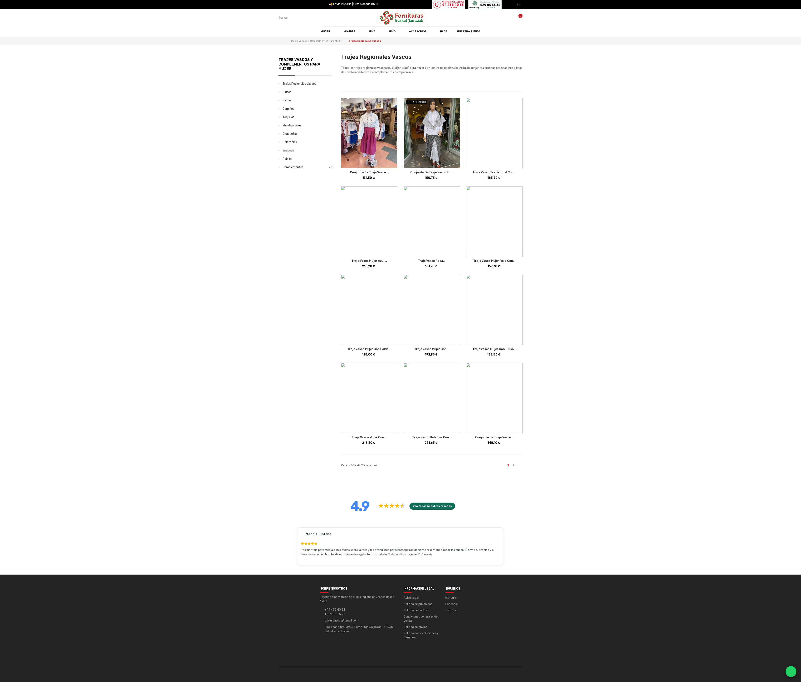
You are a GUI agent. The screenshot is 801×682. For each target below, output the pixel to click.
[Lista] (350, 85)
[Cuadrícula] (343, 85)
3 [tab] (409, 562)
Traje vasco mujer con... (431, 349)
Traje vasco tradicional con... (494, 172)
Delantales (290, 142)
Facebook (451, 604)
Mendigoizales (292, 125)
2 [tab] (403, 562)
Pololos (287, 159)
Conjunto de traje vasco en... (431, 172)
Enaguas (288, 150)
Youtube (451, 610)
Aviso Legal (411, 598)
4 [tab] (415, 562)
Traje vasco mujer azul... (369, 261)
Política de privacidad (418, 604)
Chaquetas (290, 134)
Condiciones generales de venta (421, 619)
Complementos (293, 167)
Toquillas (288, 117)
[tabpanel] (400, 546)
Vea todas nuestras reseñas (432, 506)
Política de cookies (416, 610)
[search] (337, 18)
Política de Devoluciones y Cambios (421, 635)
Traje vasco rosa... (432, 261)
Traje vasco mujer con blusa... (494, 349)
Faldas (287, 100)
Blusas (287, 92)
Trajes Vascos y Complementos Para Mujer (299, 64)
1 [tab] (397, 562)
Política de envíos (415, 627)
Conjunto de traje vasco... (369, 172)
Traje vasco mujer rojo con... (494, 261)
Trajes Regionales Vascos (299, 84)
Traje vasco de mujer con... (431, 437)
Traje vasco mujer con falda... (369, 349)
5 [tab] (422, 562)
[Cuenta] (508, 17)
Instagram (452, 598)
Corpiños (288, 109)
